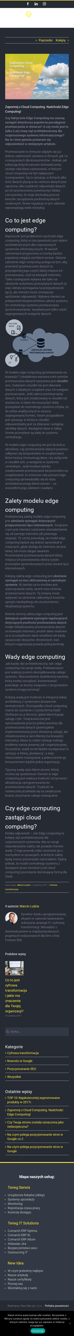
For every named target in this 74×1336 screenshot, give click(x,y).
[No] (69, 1323)
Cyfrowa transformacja (23, 1053)
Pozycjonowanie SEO (21, 1069)
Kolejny (61, 40)
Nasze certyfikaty (20, 1279)
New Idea (16, 1263)
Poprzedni (45, 40)
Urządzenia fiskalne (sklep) (26, 1195)
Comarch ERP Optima (22, 1231)
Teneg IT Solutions (23, 1223)
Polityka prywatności (57, 1305)
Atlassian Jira (17, 1243)
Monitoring (15, 1203)
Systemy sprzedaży (21, 1199)
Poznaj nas (15, 1283)
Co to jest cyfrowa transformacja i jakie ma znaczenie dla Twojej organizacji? (14, 968)
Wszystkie (14, 1077)
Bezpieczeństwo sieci (22, 1248)
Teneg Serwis (19, 1187)
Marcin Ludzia (23, 885)
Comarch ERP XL (19, 1235)
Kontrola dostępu (19, 1212)
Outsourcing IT (18, 1252)
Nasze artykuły (18, 1275)
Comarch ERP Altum (21, 1239)
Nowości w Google (20, 1061)
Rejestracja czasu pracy (24, 1208)
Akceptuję (37, 1330)
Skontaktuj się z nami (22, 1288)
